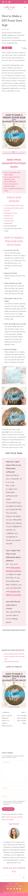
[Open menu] (24, 7)
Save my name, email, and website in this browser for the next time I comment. (14, 803)
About (17, 883)
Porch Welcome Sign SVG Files (14, 654)
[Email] (20, 888)
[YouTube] (17, 888)
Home (10, 883)
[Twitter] (6, 2)
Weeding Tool (8, 215)
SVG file (6, 210)
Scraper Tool (8, 218)
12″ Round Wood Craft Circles (14, 205)
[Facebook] (3, 2)
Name (4, 788)
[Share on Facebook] (3, 48)
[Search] (23, 877)
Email (4, 796)
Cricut (15, 213)
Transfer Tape (9, 221)
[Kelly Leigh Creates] (10, 7)
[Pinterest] (14, 888)
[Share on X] (6, 48)
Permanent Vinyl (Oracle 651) (14, 208)
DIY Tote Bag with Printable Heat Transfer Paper (21, 718)
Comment (6, 762)
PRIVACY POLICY (11, 886)
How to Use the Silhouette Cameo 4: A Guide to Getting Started (7, 719)
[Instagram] (9, 2)
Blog (20, 886)
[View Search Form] (25, 2)
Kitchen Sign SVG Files (11, 661)
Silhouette (7, 213)
